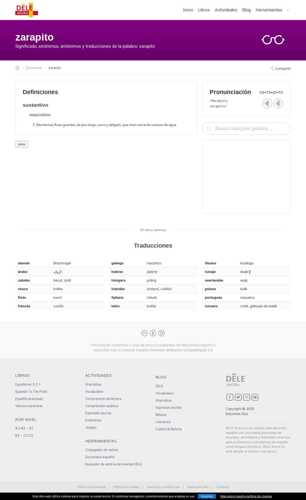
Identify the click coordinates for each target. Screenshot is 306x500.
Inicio (188, 9)
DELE (159, 386)
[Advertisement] (246, 176)
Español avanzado (29, 399)
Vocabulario (94, 392)
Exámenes (93, 420)
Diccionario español (100, 457)
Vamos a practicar (29, 406)
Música (161, 415)
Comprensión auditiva (101, 406)
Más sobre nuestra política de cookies (246, 496)
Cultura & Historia (169, 429)
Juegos (91, 427)
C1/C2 (28, 435)
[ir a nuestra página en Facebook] (230, 397)
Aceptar (207, 496)
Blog (246, 9)
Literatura (163, 422)
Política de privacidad (91, 487)
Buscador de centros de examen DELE (113, 464)
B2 (17, 435)
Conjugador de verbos (101, 450)
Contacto (222, 487)
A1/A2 (20, 428)
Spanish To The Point (31, 392)
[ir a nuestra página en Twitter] (238, 397)
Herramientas (269, 9)
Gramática (93, 384)
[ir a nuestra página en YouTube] (255, 397)
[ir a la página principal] (27, 10)
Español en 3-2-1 (28, 384)
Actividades (226, 9)
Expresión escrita (98, 413)
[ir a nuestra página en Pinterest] (246, 397)
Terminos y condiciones (163, 487)
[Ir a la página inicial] (18, 68)
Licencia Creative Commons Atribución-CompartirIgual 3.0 (167, 350)
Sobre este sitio (198, 487)
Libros (204, 9)
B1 (31, 428)
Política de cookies (126, 487)
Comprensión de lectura (103, 399)
